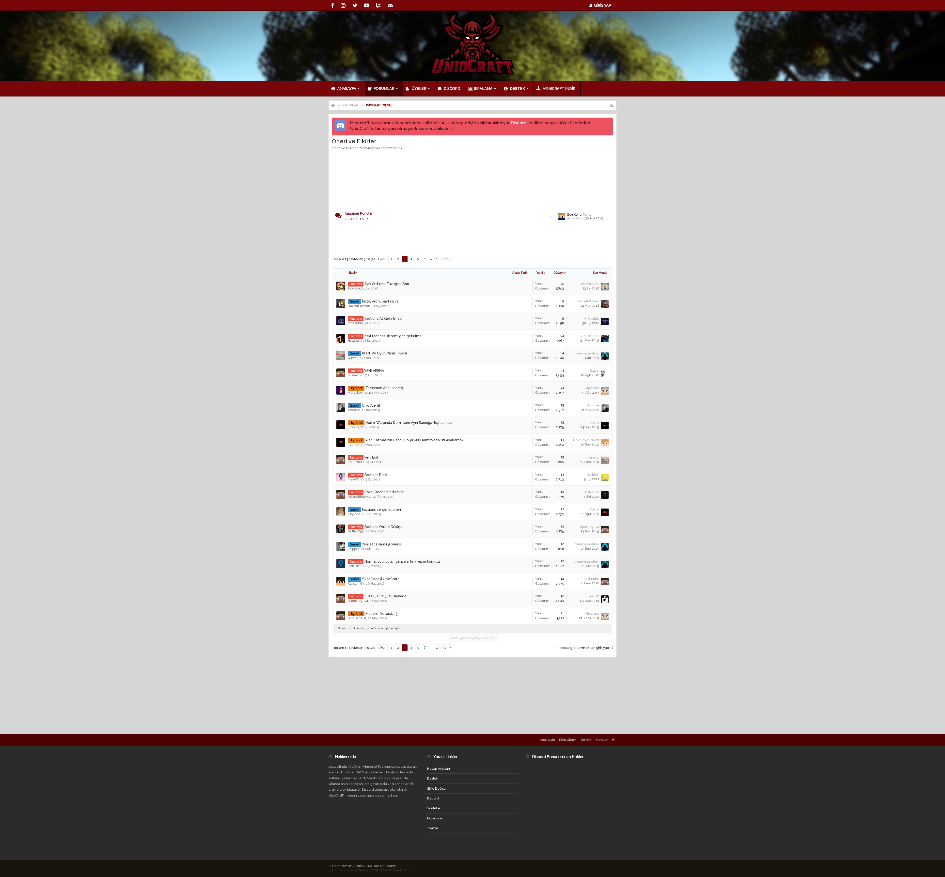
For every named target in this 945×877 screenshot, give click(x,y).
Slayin (594, 370)
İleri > (447, 259)
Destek (517, 88)
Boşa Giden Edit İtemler (384, 492)
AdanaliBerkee (360, 496)
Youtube (433, 808)
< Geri (381, 259)
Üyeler (419, 88)
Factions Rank (375, 475)
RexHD (594, 596)
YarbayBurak (589, 284)
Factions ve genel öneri (381, 509)
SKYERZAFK (357, 618)
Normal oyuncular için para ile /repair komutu (402, 561)
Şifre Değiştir (437, 788)
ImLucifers (356, 462)
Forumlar (384, 88)
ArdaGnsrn (575, 218)
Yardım (586, 740)
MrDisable (355, 323)
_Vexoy (353, 427)
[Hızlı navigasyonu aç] (611, 105)
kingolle (354, 514)
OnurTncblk (590, 336)
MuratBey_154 (359, 392)
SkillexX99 (356, 531)
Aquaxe (354, 288)
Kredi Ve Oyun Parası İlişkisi (384, 353)
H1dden (593, 475)
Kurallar (602, 740)
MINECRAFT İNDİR (558, 88)
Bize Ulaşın (567, 740)
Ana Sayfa (547, 740)
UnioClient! (371, 405)
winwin (353, 358)
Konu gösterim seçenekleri (472, 638)
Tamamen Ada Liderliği (384, 388)
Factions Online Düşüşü (383, 527)
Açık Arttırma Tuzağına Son (386, 284)
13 (438, 259)
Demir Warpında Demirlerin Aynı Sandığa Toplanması (408, 423)
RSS (551, 216)
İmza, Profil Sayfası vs (380, 301)
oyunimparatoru (586, 353)
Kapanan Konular (359, 213)
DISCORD (452, 88)
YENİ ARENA (374, 371)
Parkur (588, 214)
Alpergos (592, 388)
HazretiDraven (359, 306)
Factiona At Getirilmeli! (383, 318)
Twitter (432, 828)
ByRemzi (592, 492)
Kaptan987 (356, 583)
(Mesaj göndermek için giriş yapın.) (586, 648)
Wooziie (354, 410)
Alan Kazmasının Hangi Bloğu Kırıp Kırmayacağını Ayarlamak (414, 440)
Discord (518, 122)
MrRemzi (355, 375)
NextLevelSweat (586, 440)
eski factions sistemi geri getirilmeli (393, 336)
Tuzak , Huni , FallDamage (385, 596)
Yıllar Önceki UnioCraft (380, 579)
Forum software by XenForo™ (371, 870)
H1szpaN (354, 340)
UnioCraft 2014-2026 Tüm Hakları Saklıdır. (364, 866)
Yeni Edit (371, 457)
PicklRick (355, 566)
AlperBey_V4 (589, 527)
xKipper (354, 549)
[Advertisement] (472, 165)
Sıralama (483, 88)
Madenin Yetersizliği (381, 614)
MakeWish (356, 479)
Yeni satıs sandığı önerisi (382, 544)
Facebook (434, 818)
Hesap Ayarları (438, 768)
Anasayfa (346, 88)
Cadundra (591, 579)
